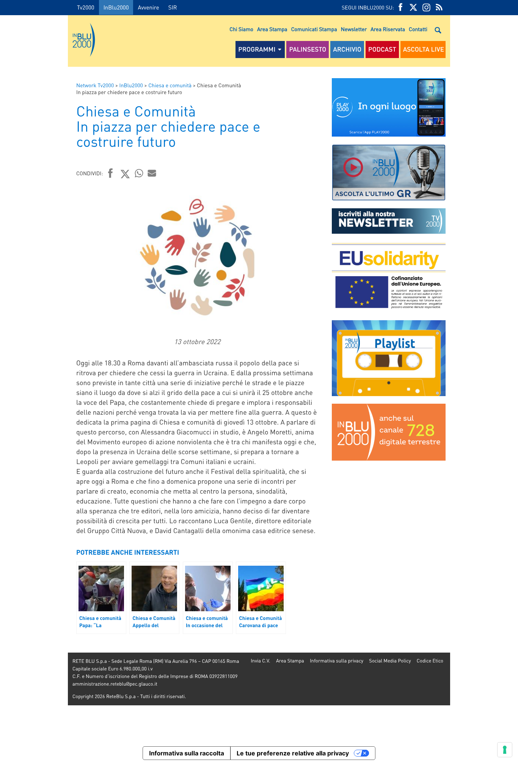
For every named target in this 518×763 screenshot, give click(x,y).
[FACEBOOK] (400, 7)
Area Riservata (387, 29)
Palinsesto (307, 49)
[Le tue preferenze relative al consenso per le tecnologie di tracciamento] (505, 750)
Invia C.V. (260, 661)
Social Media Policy (390, 661)
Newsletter (354, 29)
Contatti (418, 29)
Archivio (347, 49)
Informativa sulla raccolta (186, 753)
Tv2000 (85, 7)
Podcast (382, 49)
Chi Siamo (241, 29)
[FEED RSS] (439, 7)
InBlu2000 (116, 7)
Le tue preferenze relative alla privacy (293, 753)
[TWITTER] (413, 7)
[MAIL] (152, 173)
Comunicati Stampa (314, 29)
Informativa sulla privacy (336, 661)
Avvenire (148, 7)
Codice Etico (430, 661)
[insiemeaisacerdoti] (34, 386)
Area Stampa (272, 29)
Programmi (256, 49)
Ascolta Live (423, 49)
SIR (172, 7)
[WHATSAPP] (139, 173)
